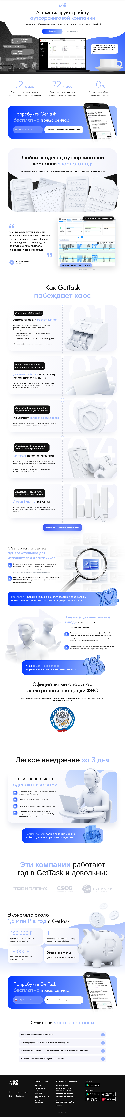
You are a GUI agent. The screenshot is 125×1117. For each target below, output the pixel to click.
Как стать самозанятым (39, 1086)
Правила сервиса (62, 1085)
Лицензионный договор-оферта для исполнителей (65, 1097)
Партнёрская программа (39, 1101)
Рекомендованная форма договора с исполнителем (65, 1102)
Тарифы (59, 1106)
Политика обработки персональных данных (64, 1089)
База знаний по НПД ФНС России (42, 1097)
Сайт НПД (38, 1093)
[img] (62, 527)
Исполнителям (73, 31)
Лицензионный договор (64, 1093)
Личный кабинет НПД (40, 1089)
